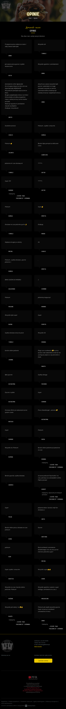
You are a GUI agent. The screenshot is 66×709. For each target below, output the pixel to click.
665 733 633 (42, 642)
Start (30, 18)
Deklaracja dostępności (52, 701)
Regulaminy (4, 701)
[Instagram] (5, 657)
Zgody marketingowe (39, 701)
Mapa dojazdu (38, 646)
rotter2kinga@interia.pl (44, 644)
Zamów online (43, 661)
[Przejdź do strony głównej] (11, 5)
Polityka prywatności (14, 701)
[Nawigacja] (63, 5)
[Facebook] (2, 657)
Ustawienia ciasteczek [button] (26, 701)
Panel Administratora (6, 703)
